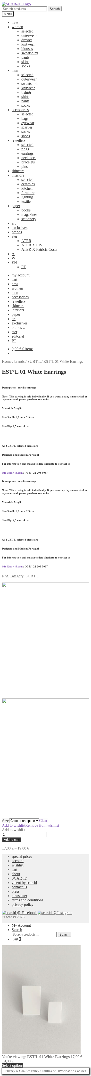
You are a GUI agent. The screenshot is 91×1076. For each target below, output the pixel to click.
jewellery (19, 140)
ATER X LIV (32, 245)
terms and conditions (27, 900)
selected (27, 31)
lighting (27, 197)
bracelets (28, 162)
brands (17, 232)
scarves (27, 127)
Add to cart (11, 839)
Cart (16, 939)
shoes (25, 136)
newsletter (19, 896)
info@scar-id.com (12, 472)
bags (24, 118)
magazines (29, 214)
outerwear (29, 35)
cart (14, 279)
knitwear (28, 44)
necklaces (28, 158)
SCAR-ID (19, 878)
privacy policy (22, 904)
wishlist (17, 865)
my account (20, 275)
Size (5, 821)
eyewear (27, 123)
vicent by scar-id (24, 883)
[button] (30, 825)
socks (25, 66)
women (17, 27)
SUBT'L (34, 361)
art (14, 223)
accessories (20, 110)
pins (24, 166)
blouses (27, 49)
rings (25, 149)
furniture (27, 193)
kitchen (27, 188)
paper (16, 206)
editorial (18, 336)
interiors (18, 175)
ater (14, 236)
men (15, 70)
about (16, 874)
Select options (12, 1065)
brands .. (18, 327)
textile (26, 201)
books (26, 210)
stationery (28, 219)
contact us (19, 887)
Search (55, 9)
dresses (26, 40)
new (15, 22)
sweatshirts (29, 53)
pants (25, 57)
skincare (18, 171)
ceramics (28, 184)
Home (6, 361)
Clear (43, 820)
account (18, 861)
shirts (25, 97)
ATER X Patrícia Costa (39, 249)
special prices (22, 856)
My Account (21, 925)
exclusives (19, 228)
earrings (27, 153)
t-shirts (26, 92)
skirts (25, 62)
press (15, 891)
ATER (26, 241)
